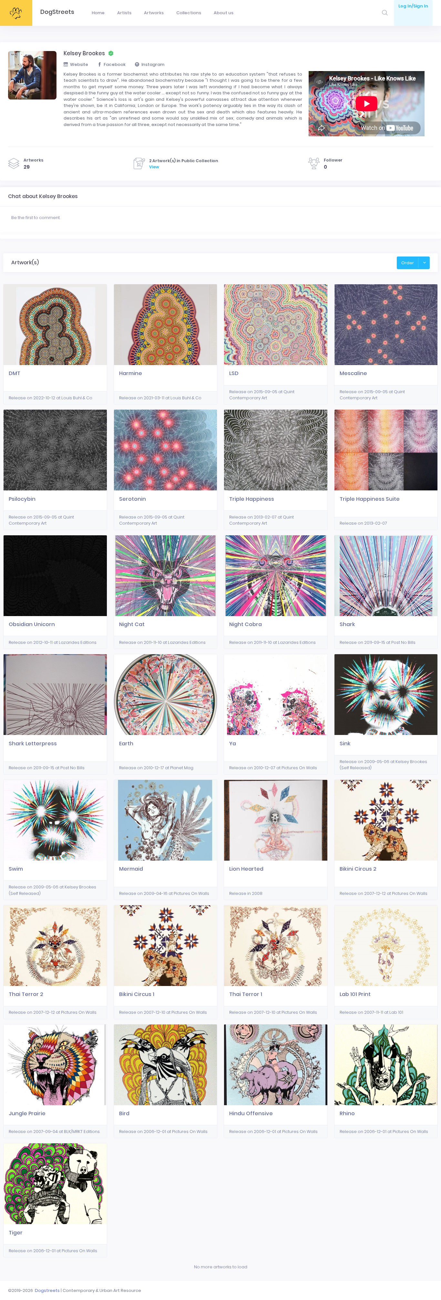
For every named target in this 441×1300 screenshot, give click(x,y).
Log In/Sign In (413, 6)
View (154, 167)
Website (79, 64)
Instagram (152, 64)
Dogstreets (47, 1290)
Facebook (115, 64)
